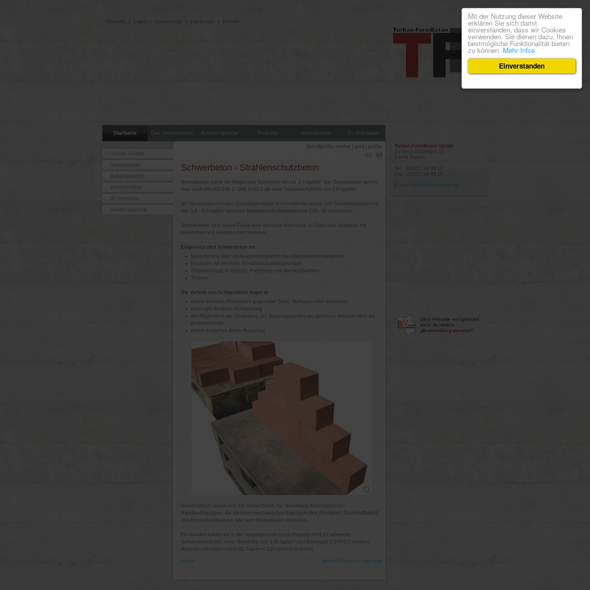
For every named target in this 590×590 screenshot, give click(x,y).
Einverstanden (522, 66)
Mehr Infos (519, 50)
